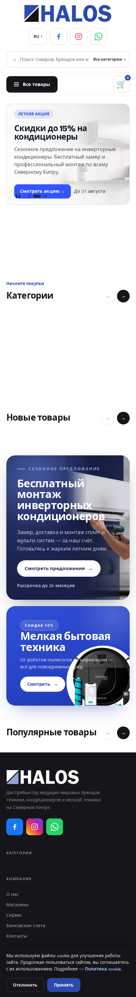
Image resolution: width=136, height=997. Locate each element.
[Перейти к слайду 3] (45, 196)
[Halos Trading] (68, 13)
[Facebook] (58, 36)
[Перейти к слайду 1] (29, 196)
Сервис (14, 915)
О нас (12, 894)
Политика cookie (103, 969)
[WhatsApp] (98, 36)
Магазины (17, 905)
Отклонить (25, 985)
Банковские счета (25, 925)
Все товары (36, 84)
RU (38, 36)
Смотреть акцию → (42, 191)
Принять (63, 985)
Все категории (109, 59)
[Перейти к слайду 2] (37, 196)
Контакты (16, 936)
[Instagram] (78, 36)
